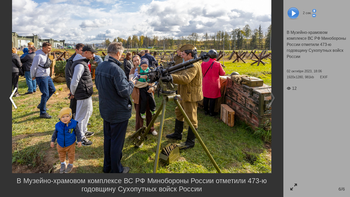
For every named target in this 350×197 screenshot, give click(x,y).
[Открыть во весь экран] (293, 187)
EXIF (324, 77)
